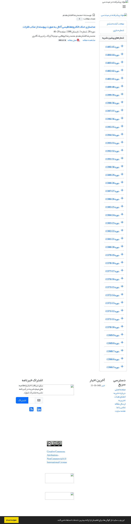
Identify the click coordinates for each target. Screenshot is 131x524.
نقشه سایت (120, 411)
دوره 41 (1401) (112, 79)
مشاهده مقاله (89, 40)
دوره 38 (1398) (112, 103)
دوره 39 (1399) (112, 95)
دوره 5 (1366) (113, 367)
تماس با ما (121, 407)
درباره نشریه (120, 393)
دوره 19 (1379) (112, 255)
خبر (103, 385)
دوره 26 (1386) (112, 199)
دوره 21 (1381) (112, 239)
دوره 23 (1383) (112, 223)
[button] (55, 520)
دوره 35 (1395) (112, 127)
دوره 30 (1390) (112, 167)
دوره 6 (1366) (113, 359)
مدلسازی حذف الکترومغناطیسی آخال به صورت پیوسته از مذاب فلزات (59, 26)
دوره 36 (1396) (112, 119)
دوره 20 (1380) (112, 247)
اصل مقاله (68, 40)
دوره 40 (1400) (112, 87)
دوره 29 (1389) (112, 175)
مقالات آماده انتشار (115, 23)
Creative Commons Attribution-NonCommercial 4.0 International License (57, 457)
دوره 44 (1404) (112, 55)
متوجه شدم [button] (11, 520)
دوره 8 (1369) (113, 343)
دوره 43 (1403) (112, 63)
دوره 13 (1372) (112, 303)
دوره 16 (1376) (112, 279)
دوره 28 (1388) (112, 183)
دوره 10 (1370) (112, 327)
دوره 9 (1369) (113, 335)
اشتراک (22, 400)
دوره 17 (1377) (112, 271)
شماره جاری (118, 30)
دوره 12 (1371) (112, 311)
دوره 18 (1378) (112, 263)
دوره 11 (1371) (112, 319)
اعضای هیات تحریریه (120, 398)
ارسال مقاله (120, 403)
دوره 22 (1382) (112, 231)
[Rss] (31, 410)
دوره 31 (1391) (112, 159)
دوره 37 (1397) (112, 111)
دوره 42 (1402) (112, 71)
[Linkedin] (39, 410)
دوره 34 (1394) (112, 135)
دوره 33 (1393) (112, 143)
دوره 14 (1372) (112, 295)
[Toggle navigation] (66, 6)
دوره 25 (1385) (112, 207)
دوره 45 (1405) (112, 47)
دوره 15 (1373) (112, 287)
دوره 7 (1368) (113, 351)
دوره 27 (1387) (112, 191)
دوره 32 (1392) (112, 151)
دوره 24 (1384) (112, 215)
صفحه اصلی (120, 389)
